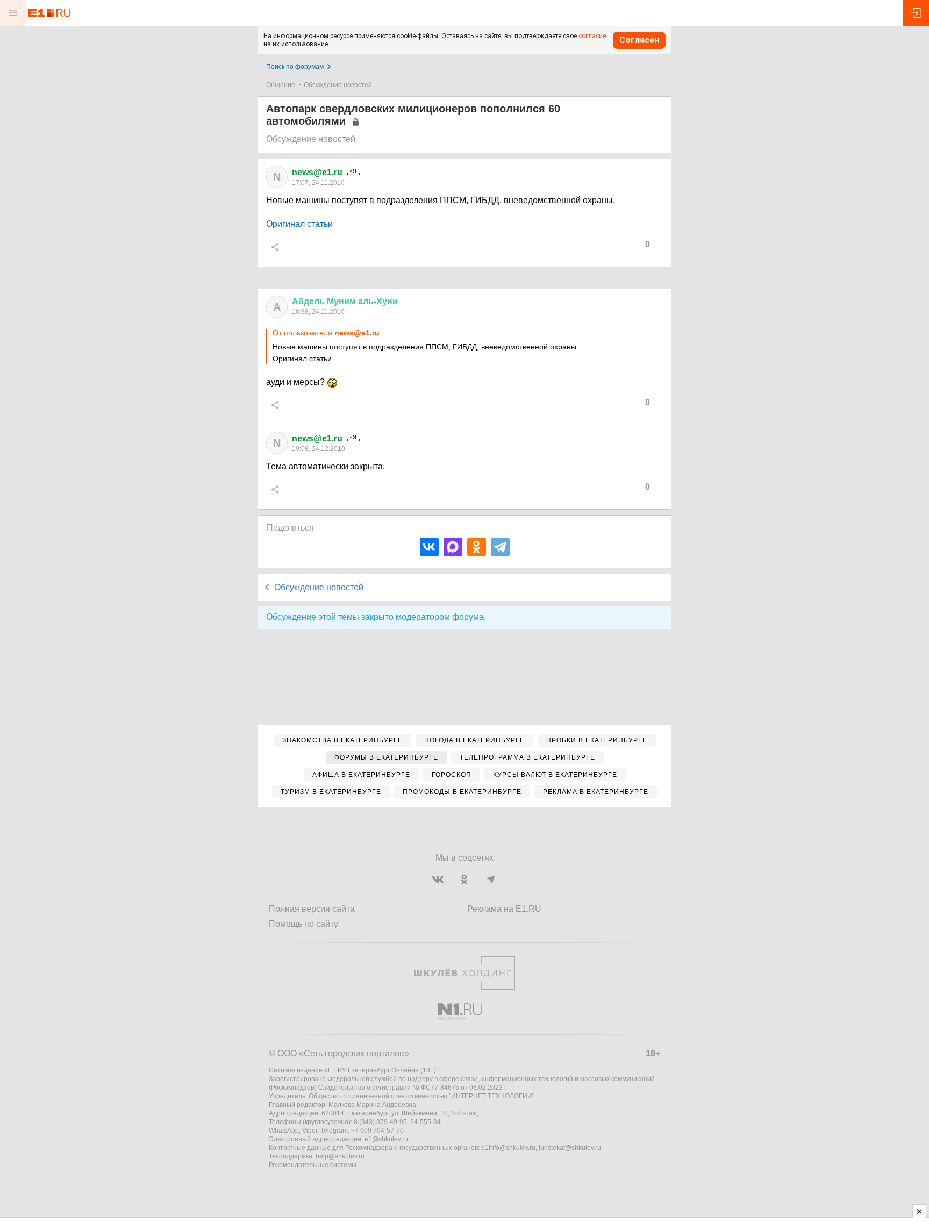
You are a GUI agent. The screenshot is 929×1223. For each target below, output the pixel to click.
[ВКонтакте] (429, 547)
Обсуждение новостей (338, 85)
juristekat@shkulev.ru (570, 1148)
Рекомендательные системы (312, 1165)
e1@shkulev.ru (386, 1139)
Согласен (639, 40)
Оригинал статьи (299, 223)
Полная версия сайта (312, 908)
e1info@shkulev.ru (508, 1148)
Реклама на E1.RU (504, 908)
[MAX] (453, 547)
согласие (592, 36)
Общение (280, 85)
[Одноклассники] (476, 547)
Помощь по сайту (303, 923)
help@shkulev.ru (340, 1156)
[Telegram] (500, 547)
